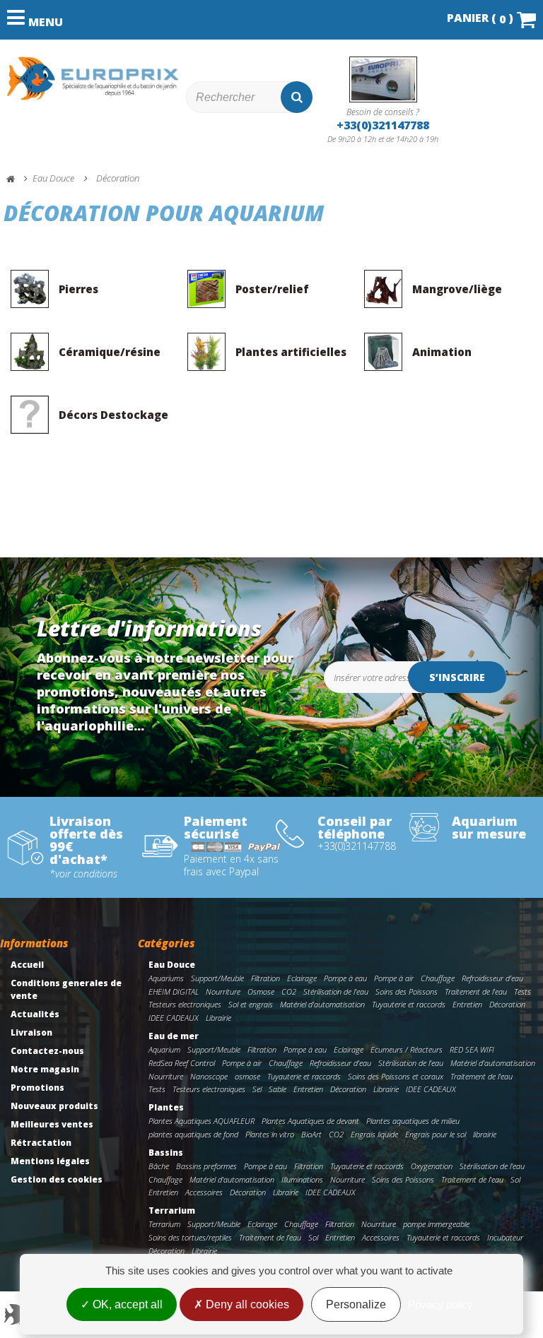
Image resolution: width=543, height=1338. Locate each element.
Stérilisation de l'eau (335, 991)
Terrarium (171, 1210)
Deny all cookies (246, 1304)
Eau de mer (173, 1036)
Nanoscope (209, 1076)
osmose (247, 1076)
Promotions (37, 1088)
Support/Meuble (217, 978)
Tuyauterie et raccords (408, 1004)
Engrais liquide (374, 1134)
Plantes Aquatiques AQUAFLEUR (201, 1120)
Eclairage (302, 978)
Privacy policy (440, 1304)
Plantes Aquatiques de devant (310, 1120)
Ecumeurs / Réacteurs (406, 1049)
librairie (484, 1134)
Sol (515, 1179)
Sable (277, 1089)
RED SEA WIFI (472, 1049)
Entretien (467, 1004)
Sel (257, 1089)
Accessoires (204, 1192)
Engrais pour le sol (435, 1134)
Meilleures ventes (52, 1124)
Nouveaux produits (54, 1106)
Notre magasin (45, 1069)
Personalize (356, 1304)
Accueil (27, 965)
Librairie (218, 1017)
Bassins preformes (206, 1166)
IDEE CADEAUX (173, 1017)
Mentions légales (50, 1161)
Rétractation (41, 1143)
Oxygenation (431, 1166)
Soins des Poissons (406, 991)
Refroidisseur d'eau (492, 978)
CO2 (288, 991)
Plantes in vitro (269, 1134)
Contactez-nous (47, 1051)
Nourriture (223, 991)
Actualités (35, 1014)
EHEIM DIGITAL (173, 991)
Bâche (158, 1166)
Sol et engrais (250, 1004)
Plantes (166, 1107)
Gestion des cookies (57, 1179)
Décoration (507, 1004)
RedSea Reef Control (181, 1063)
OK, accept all (126, 1304)
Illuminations (302, 1179)
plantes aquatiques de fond (193, 1134)
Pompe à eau (345, 978)
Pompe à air (394, 978)
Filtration (265, 978)
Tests (522, 991)
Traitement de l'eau (476, 991)
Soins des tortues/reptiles (190, 1237)
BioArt (311, 1134)
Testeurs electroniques (184, 1004)
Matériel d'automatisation (322, 1004)
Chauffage (438, 978)
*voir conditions (83, 874)
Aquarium (164, 1049)
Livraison (31, 1032)
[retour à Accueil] (17, 179)
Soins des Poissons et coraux (395, 1076)
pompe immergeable (436, 1224)
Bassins (165, 1153)
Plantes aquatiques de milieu (413, 1120)
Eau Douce (171, 965)
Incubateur (505, 1237)
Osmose (260, 991)
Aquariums (166, 978)
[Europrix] (93, 78)
